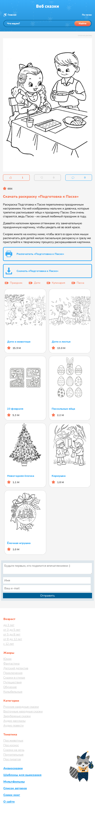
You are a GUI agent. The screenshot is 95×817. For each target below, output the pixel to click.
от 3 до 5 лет (11, 630)
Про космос (11, 745)
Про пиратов (12, 759)
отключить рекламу (85, 35)
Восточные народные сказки (23, 711)
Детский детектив (15, 668)
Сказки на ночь (13, 750)
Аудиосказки (13, 768)
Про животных (13, 740)
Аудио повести (13, 725)
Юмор (7, 659)
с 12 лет (8, 644)
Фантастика (11, 664)
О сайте (9, 802)
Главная (12, 14)
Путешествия (12, 682)
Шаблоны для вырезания (22, 775)
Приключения (12, 673)
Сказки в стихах (14, 678)
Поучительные (13, 755)
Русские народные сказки (21, 707)
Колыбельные (12, 692)
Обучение (10, 687)
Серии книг (11, 795)
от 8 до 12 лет (12, 639)
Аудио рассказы (14, 721)
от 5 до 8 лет (11, 634)
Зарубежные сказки (17, 716)
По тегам (87, 14)
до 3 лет (8, 625)
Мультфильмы (14, 782)
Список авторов (15, 788)
